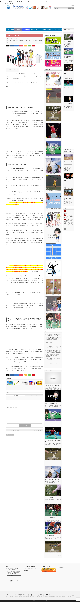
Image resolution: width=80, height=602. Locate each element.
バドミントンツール (11, 38)
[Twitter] (73, 595)
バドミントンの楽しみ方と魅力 (10, 30)
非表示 (16, 69)
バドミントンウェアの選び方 (50, 226)
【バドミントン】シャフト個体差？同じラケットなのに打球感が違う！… (32, 388)
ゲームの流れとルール (34, 29)
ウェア (16, 38)
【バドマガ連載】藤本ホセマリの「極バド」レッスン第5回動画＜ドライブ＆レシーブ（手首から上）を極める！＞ (53, 347)
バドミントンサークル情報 (58, 30)
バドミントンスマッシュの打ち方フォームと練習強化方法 (68, 220)
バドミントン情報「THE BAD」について (30, 568)
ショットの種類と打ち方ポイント (26, 30)
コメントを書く (10, 42)
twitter (73, 5)
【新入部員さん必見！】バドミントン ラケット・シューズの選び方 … (10, 388)
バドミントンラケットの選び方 (36, 430)
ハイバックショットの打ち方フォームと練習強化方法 (68, 216)
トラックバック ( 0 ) (34, 395)
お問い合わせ (26, 570)
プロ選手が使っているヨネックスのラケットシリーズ (24, 387)
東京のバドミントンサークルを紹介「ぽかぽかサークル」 (68, 198)
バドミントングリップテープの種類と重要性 (17, 387)
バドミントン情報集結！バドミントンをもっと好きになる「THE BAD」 (29, 595)
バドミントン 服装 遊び (12, 40)
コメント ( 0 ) (16, 395)
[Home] (8, 32)
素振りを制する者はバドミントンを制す (51, 156)
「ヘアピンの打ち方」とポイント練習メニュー (68, 88)
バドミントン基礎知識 (49, 497)
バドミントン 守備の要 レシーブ (50, 328)
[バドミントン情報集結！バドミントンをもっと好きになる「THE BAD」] (15, 9)
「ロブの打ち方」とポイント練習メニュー (52, 385)
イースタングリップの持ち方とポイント (52, 553)
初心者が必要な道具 (50, 29)
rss (71, 5)
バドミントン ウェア (27, 40)
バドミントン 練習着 (34, 40)
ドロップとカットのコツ (49, 535)
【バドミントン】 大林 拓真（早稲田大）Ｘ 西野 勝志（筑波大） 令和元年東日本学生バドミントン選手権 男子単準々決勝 (53, 338)
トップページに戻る (10, 434)
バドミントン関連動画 (42, 29)
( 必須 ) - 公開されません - (12, 407)
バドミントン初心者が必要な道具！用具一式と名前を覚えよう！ (68, 212)
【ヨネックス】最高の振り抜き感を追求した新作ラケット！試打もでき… (39, 388)
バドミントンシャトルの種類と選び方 (13, 430)
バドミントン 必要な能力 (20, 40)
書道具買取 (60, 567)
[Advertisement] (40, 19)
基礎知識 (18, 29)
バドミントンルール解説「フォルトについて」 (52, 294)
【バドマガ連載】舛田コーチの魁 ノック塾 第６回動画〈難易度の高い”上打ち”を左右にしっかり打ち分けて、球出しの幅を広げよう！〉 (53, 351)
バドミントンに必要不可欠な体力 (51, 243)
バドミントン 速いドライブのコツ (51, 311)
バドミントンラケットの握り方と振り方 (51, 173)
